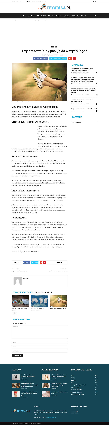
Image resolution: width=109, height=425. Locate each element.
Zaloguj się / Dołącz (29, 1)
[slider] (16, 251)
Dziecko (66, 15)
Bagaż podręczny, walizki (77, 394)
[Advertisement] (54, 33)
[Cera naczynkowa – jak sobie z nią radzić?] (46, 394)
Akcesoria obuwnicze (76, 392)
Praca (30, 15)
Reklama (40, 1)
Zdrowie (74, 15)
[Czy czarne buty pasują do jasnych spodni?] (20, 301)
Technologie (41, 15)
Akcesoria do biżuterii (76, 389)
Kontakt (45, 1)
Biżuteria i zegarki (75, 387)
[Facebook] (93, 1)
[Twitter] (96, 1)
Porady (83, 15)
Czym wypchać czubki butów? (20, 271)
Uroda (57, 15)
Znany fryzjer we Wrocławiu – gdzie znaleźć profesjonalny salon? (28, 376)
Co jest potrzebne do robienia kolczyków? (84, 109)
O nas (36, 1)
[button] (95, 16)
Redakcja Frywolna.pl (76, 72)
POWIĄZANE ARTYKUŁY (23, 292)
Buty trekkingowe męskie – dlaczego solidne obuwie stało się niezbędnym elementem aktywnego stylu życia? (82, 79)
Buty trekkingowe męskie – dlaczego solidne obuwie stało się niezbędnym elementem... (29, 385)
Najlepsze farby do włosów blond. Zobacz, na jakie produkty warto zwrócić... (59, 376)
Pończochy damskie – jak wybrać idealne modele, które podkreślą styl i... (29, 393)
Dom (24, 15)
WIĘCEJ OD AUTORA (43, 292)
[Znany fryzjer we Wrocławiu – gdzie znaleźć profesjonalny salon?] (16, 377)
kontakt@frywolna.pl (51, 417)
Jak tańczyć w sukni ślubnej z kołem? (57, 271)
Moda (50, 15)
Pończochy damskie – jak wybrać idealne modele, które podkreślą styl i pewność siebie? (83, 90)
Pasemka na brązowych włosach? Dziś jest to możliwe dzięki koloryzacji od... (59, 385)
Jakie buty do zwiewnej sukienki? (58, 308)
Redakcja (47, 54)
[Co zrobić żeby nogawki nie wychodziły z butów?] (39, 301)
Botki (56, 46)
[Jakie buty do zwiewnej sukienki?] (58, 301)
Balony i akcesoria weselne (78, 385)
